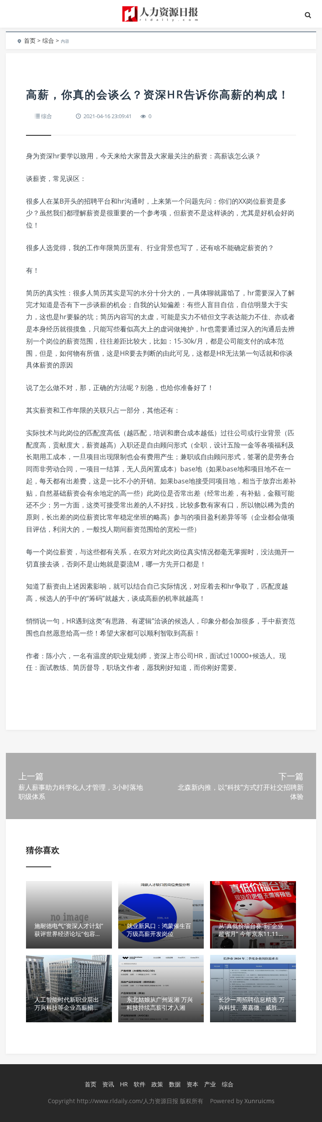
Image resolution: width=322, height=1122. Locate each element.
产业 (210, 1084)
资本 (192, 1084)
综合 (48, 40)
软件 (139, 1084)
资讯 (108, 1084)
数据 (175, 1084)
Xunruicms (259, 1101)
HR (124, 1084)
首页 (30, 40)
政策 (157, 1084)
